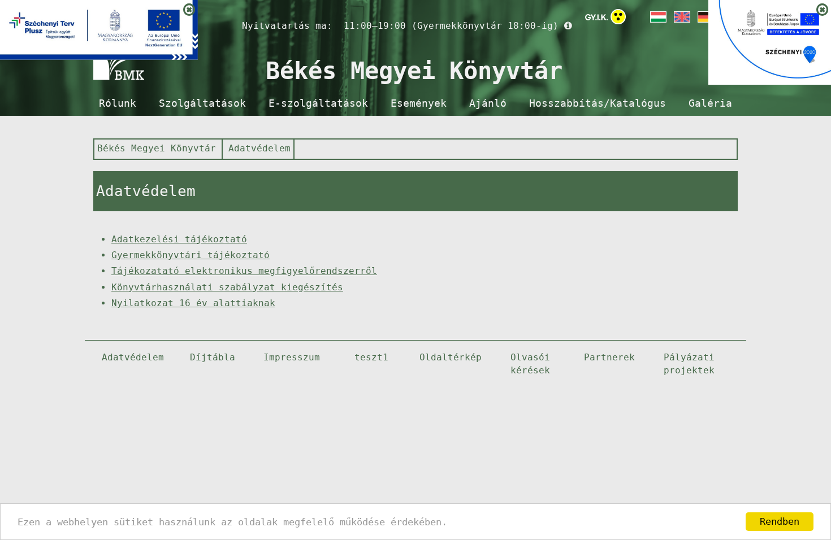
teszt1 (371, 357)
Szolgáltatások (202, 103)
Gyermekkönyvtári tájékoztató (190, 255)
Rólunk (117, 103)
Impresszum (291, 357)
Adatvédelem (259, 148)
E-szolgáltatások (318, 103)
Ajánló (488, 103)
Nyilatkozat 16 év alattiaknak (193, 303)
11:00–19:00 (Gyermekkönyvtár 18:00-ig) (451, 25)
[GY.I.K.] (596, 17)
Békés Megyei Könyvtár (156, 148)
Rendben (779, 521)
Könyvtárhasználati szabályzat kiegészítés (227, 287)
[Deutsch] (705, 17)
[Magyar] (657, 17)
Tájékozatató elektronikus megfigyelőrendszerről (244, 270)
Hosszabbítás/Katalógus (597, 103)
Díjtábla (212, 357)
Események (419, 103)
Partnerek (609, 357)
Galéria (710, 103)
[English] (681, 17)
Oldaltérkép (450, 357)
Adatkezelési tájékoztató (179, 239)
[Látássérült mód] (618, 19)
